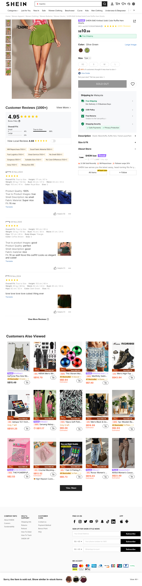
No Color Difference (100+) (56, 160)
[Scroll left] (131, 10)
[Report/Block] (69, 214)
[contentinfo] (106, 567)
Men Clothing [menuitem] (96, 10)
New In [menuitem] (36, 10)
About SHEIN (9, 520)
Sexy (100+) (12, 165)
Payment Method (44, 525)
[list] (94, 521)
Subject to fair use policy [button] (95, 118)
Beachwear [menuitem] (70, 10)
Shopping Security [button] (93, 124)
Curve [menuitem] (79, 10)
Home (8, 16)
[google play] (127, 523)
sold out (102, 83)
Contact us (42, 522)
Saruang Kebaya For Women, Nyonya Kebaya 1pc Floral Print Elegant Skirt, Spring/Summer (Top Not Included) (45, 424)
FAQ (39, 532)
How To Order (26, 532)
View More (71, 488)
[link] (117, 3)
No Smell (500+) (55, 154)
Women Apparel (18, 16)
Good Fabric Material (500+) (41, 149)
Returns (24, 525)
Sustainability (9, 527)
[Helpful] (55, 214)
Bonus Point (42, 529)
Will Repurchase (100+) (16, 149)
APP (121, 516)
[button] (128, 4)
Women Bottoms (46, 16)
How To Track (26, 535)
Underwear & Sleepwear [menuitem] (115, 10)
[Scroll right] (134, 10)
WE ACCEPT (77, 561)
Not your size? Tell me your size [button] (90, 77)
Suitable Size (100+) (33, 160)
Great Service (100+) (36, 154)
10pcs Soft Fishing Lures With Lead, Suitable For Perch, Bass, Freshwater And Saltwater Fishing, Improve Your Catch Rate (71, 422)
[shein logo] (16, 4)
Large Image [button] (130, 44)
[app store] (121, 523)
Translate (9, 207)
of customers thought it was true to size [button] (98, 69)
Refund (24, 529)
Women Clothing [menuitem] (55, 10)
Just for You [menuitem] (26, 10)
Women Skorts (59, 16)
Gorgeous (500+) (14, 160)
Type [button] (86, 58)
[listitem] (18, 363)
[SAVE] (132, 84)
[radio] (80, 50)
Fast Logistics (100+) (15, 154)
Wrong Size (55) (27, 165)
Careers (7, 523)
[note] (45, 370)
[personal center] (112, 4)
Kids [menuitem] (87, 10)
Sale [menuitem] (44, 10)
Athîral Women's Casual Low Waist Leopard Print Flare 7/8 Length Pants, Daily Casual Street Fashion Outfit (123, 472)
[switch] (53, 141)
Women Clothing (32, 16)
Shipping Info (26, 522)
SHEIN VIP (25, 539)
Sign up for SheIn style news (86, 529)
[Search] (104, 4)
